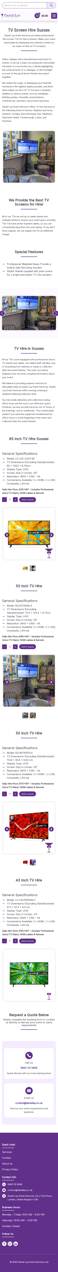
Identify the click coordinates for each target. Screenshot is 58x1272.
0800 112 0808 (29, 1067)
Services (7, 1152)
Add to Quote (27, 499)
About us (7, 1163)
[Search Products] (51, 5)
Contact (6, 1157)
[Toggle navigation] (54, 16)
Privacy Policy (10, 1169)
